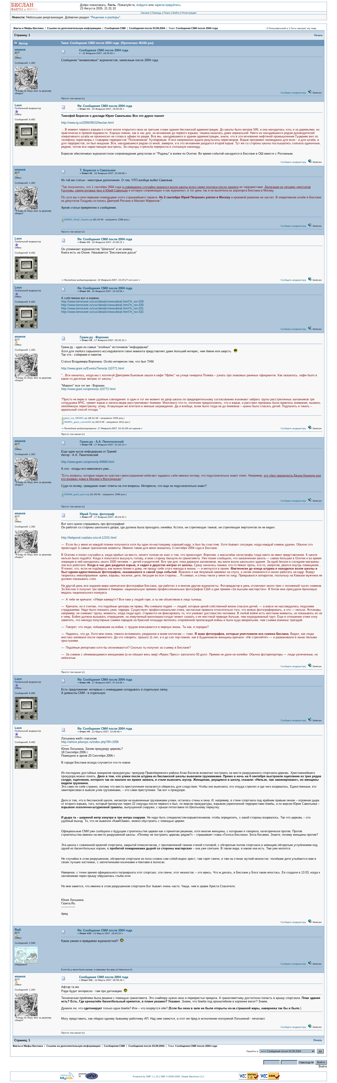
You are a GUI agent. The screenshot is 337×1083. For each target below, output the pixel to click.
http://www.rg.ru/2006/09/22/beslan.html (87, 122)
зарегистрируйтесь (168, 5)
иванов (20, 49)
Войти (176, 12)
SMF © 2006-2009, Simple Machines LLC (182, 1076)
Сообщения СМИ (115, 28)
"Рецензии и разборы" (105, 17)
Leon (18, 105)
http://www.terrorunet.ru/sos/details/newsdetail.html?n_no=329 (102, 301)
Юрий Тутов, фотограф (97, 514)
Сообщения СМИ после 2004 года (197, 28)
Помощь (156, 12)
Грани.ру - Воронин (94, 337)
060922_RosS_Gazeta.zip (78, 219)
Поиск (167, 12)
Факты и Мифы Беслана (28, 28)
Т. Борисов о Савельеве (98, 170)
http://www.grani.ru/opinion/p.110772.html (88, 389)
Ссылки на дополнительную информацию (74, 28)
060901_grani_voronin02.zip (79, 422)
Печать (318, 35)
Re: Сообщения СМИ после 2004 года (104, 106)
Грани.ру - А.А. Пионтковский (102, 441)
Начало (145, 12)
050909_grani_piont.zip (76, 494)
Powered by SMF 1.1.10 (145, 1076)
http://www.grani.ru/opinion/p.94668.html (87, 462)
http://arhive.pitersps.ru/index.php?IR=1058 (90, 742)
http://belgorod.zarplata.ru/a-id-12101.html (88, 537)
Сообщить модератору (293, 92)
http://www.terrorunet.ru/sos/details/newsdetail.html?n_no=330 (102, 305)
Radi (18, 929)
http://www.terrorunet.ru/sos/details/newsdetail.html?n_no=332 (102, 312)
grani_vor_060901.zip (75, 418)
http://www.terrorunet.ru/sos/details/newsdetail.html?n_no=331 (102, 308)
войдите (142, 5)
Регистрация (189, 12)
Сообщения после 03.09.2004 (147, 28)
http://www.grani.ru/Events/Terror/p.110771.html (92, 368)
